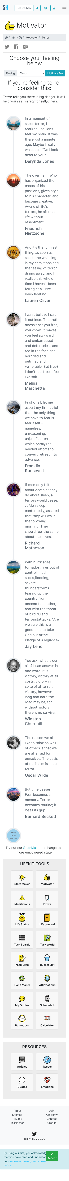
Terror (45, 37)
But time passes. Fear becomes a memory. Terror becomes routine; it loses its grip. (40, 799)
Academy (52, 1114)
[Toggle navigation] (64, 7)
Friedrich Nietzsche (34, 231)
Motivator (32, 37)
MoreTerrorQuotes (13, 835)
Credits (51, 1122)
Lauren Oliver (37, 300)
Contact (52, 1118)
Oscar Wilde (36, 775)
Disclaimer (17, 1122)
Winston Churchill (33, 721)
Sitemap (17, 1114)
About (17, 1110)
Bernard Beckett (40, 816)
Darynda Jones (39, 161)
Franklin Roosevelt (34, 468)
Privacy (17, 1118)
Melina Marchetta (35, 385)
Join (51, 1110)
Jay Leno (34, 646)
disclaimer (14, 1161)
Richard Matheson (34, 545)
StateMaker (32, 848)
